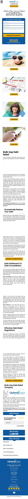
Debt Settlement (7, 445)
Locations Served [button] (13, 484)
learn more (14, 69)
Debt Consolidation (8, 448)
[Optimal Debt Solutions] (14, 461)
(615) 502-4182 (14, 4)
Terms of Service (14, 479)
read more (8, 422)
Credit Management (8, 452)
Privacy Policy (14, 477)
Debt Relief (6, 442)
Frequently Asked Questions (10, 455)
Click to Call (14, 6)
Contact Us (14, 481)
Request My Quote (13, 35)
